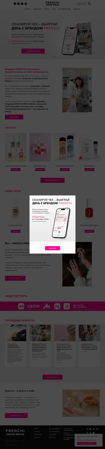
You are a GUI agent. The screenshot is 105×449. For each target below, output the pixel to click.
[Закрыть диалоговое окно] (102, 2)
